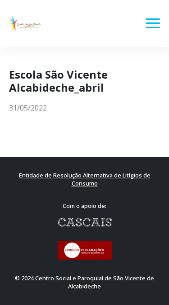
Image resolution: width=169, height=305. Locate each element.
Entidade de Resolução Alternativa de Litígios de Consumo (85, 179)
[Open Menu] (153, 23)
